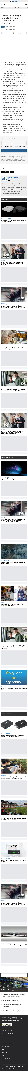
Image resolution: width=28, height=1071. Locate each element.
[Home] (14, 1)
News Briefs (5, 172)
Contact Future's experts (7, 1033)
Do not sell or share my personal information (12, 1061)
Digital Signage (18, 7)
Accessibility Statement (7, 1043)
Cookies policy (5, 1040)
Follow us (16, 33)
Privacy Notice (20, 156)
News (3, 27)
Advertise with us (6, 1046)
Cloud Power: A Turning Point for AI (14, 1011)
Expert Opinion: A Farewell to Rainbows (12, 1005)
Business (3, 11)
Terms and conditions (7, 1030)
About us (4, 1049)
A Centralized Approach (10, 990)
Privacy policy (5, 1036)
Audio (9, 7)
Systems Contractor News (12, 28)
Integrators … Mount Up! (10, 1000)
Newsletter (24, 33)
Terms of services (18, 155)
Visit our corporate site (12, 1020)
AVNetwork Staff (11, 26)
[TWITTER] (9, 181)
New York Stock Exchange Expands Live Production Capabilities (14, 995)
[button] (2, 4)
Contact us (4, 1052)
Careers (3, 1055)
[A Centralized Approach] (14, 984)
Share (5, 33)
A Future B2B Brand (6, 1058)
